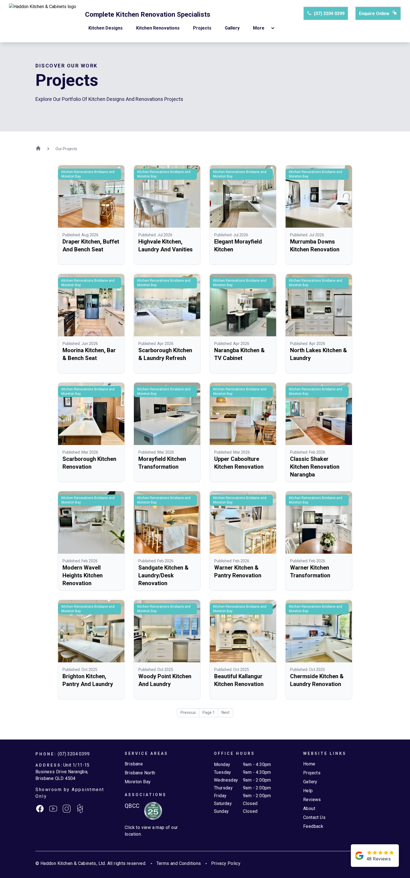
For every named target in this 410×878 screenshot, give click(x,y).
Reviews (312, 799)
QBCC (132, 805)
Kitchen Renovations (158, 28)
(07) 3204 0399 (329, 13)
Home (309, 764)
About (309, 808)
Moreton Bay (138, 781)
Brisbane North (140, 772)
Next (225, 712)
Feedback (313, 826)
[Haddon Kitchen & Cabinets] (42, 21)
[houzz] (80, 808)
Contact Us (314, 817)
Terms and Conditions (178, 863)
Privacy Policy (226, 863)
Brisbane (134, 764)
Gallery (232, 28)
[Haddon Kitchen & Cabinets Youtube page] (53, 808)
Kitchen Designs (105, 28)
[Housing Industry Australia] (151, 811)
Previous (188, 712)
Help (308, 790)
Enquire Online (374, 13)
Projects (202, 28)
